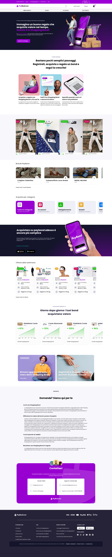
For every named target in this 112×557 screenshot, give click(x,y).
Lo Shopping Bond (34, 1)
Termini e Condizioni (71, 544)
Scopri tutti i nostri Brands (23, 187)
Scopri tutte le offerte (22, 297)
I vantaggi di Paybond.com (62, 528)
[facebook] (77, 535)
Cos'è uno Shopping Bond (42, 528)
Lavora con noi (18, 533)
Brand (86, 6)
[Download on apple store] (21, 252)
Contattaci (43, 1)
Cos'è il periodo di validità (42, 533)
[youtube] (87, 535)
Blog (27, 1)
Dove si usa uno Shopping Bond (43, 531)
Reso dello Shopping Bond (42, 536)
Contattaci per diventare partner (64, 536)
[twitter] (92, 535)
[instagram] (80, 535)
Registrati (86, 2)
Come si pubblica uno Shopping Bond (65, 531)
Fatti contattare (60, 533)
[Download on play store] (30, 252)
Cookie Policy (18, 539)
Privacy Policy (18, 536)
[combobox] (47, 6)
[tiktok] (83, 535)
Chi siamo (17, 528)
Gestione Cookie (26, 539)
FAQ (49, 1)
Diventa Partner (20, 1)
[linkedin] (89, 535)
